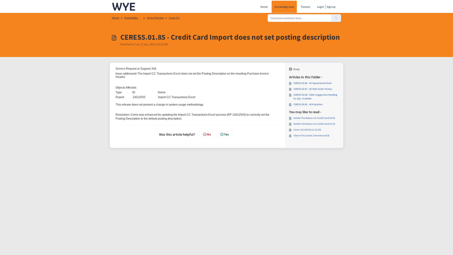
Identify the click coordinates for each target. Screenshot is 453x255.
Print (296, 69)
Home (264, 6)
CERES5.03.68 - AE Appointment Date (312, 83)
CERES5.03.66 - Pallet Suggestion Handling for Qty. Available (315, 96)
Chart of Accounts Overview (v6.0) (311, 135)
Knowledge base (284, 6)
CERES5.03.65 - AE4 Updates (308, 104)
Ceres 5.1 (174, 17)
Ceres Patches (155, 17)
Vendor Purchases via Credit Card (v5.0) (314, 123)
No (209, 134)
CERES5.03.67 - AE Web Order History (312, 88)
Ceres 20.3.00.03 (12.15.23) (307, 129)
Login (320, 6)
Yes (226, 134)
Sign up (331, 6)
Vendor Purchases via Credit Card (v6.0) (314, 118)
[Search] (336, 18)
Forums (305, 6)
